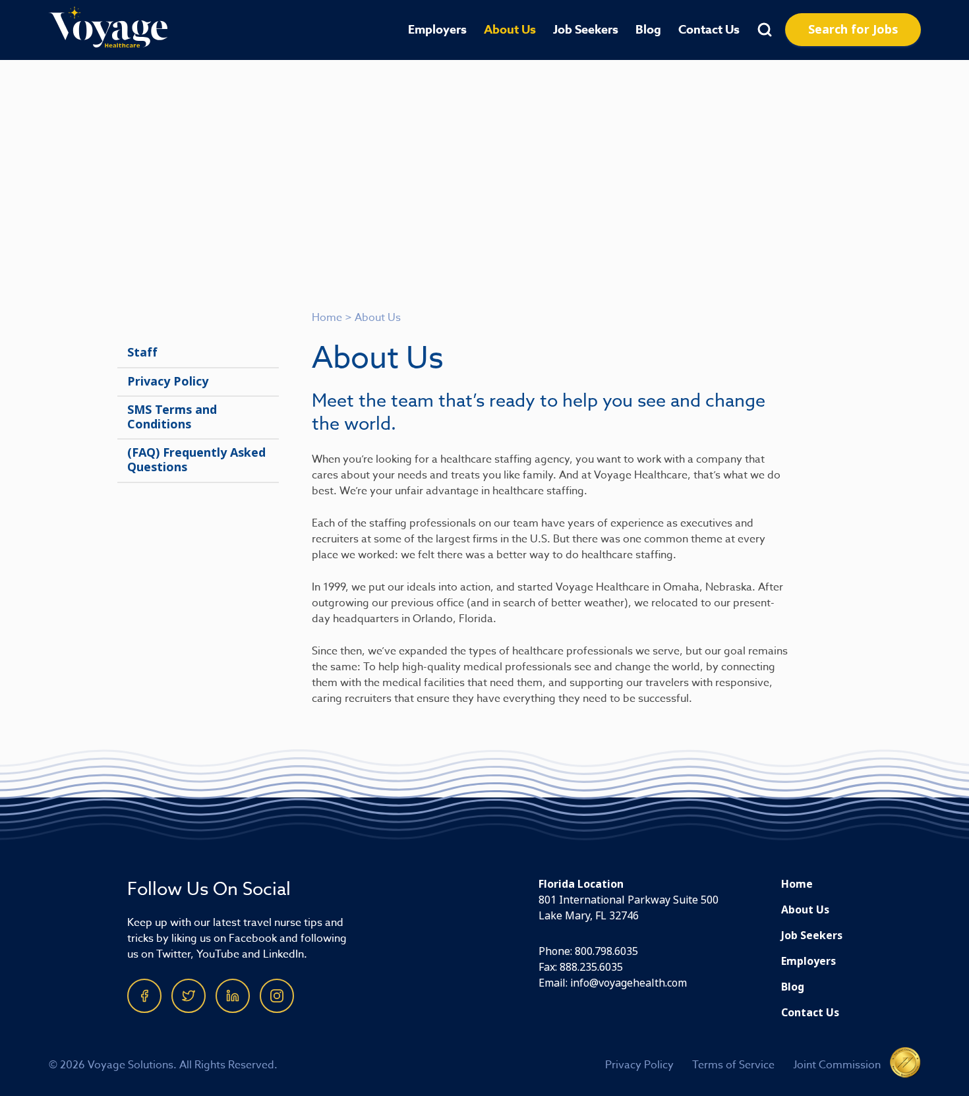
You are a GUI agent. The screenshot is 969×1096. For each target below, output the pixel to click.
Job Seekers (585, 29)
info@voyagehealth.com (628, 983)
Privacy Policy (167, 381)
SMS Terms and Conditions (172, 417)
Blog (648, 29)
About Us (510, 29)
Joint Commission (837, 1065)
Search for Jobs (853, 29)
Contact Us (709, 29)
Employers (437, 29)
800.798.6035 (606, 951)
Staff (142, 352)
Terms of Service (733, 1065)
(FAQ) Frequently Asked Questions (196, 460)
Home (327, 318)
